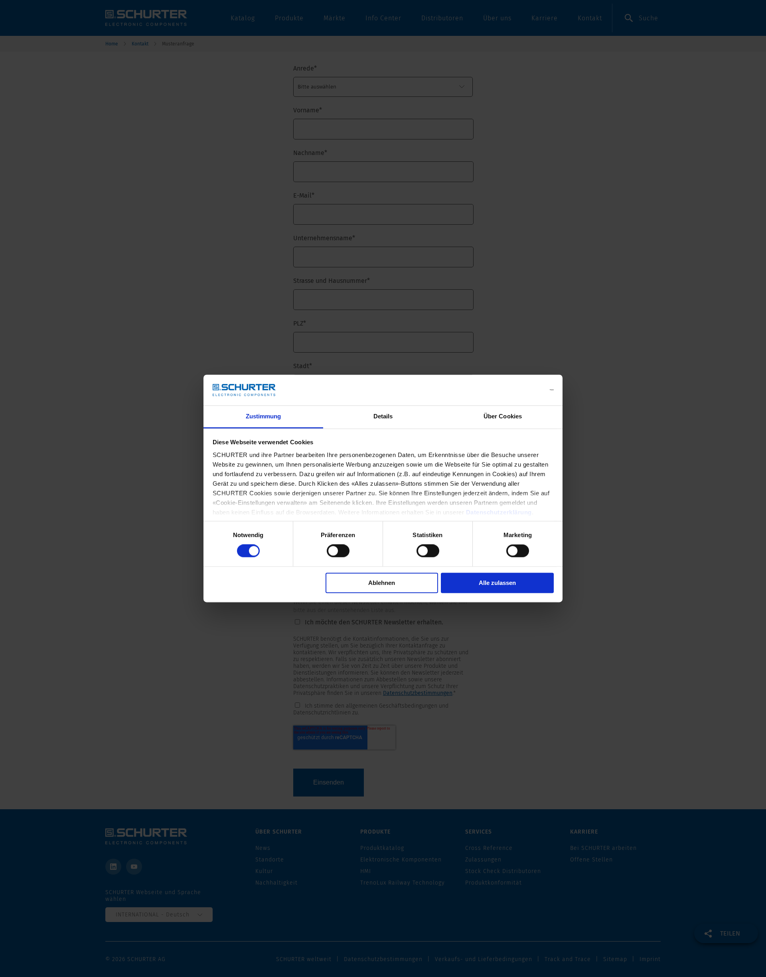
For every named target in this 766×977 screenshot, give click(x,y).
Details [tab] (383, 416)
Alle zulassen (497, 582)
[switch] (338, 551)
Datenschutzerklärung (499, 512)
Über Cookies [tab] (503, 416)
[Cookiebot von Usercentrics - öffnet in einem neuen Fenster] (519, 390)
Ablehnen (381, 582)
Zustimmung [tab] (263, 416)
